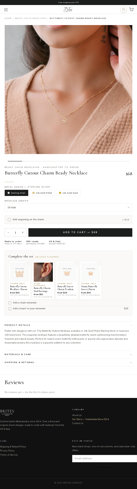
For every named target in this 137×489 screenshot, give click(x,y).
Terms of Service (9, 454)
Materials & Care (18, 354)
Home (8, 18)
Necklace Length (17, 201)
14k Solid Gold (70, 193)
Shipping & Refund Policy (13, 446)
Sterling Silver (18, 193)
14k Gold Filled (44, 193)
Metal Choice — (27, 187)
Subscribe (104, 467)
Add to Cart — (80, 232)
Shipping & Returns (19, 362)
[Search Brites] (123, 9)
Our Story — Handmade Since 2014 (90, 419)
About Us (77, 415)
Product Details (17, 325)
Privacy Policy (7, 450)
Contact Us (78, 423)
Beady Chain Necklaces (30, 18)
